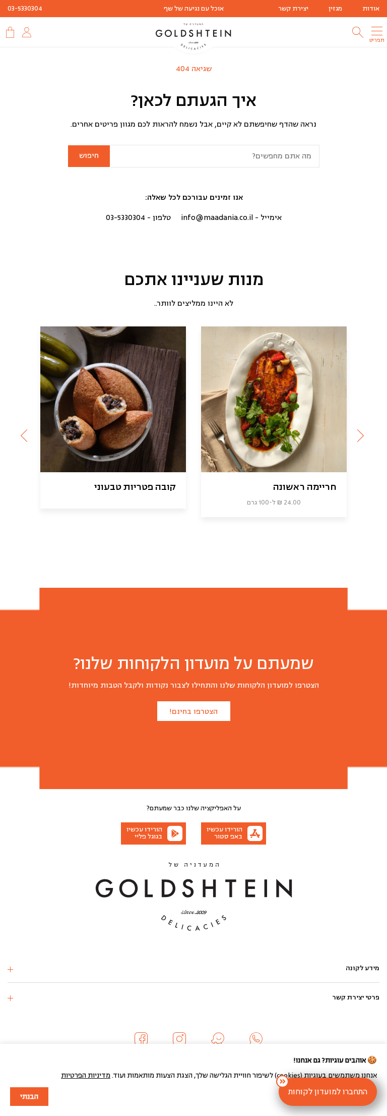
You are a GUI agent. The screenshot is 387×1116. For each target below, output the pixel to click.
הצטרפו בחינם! (193, 711)
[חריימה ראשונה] (274, 399)
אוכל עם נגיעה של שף (194, 8)
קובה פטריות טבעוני (135, 486)
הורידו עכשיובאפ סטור (224, 833)
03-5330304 (25, 8)
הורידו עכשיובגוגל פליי (144, 833)
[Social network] (256, 1038)
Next (25, 434)
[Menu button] (376, 30)
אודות (370, 8)
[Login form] (27, 32)
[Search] (357, 32)
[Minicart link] (9, 32)
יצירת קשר (293, 8)
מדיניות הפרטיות (85, 1075)
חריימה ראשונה (305, 486)
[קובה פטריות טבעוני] (113, 399)
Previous (362, 434)
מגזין (335, 8)
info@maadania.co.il (217, 217)
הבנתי (29, 1096)
